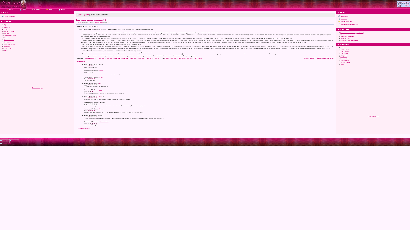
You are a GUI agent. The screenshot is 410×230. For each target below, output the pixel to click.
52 (164, 58)
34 (136, 58)
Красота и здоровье (9, 31)
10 (97, 58)
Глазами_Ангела (104, 122)
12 (100, 58)
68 (190, 58)
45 (153, 58)
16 (107, 58)
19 (112, 58)
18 (110, 58)
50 (161, 58)
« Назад (86, 58)
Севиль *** (343, 64)
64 (184, 58)
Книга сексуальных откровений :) (349, 40)
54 (168, 58)
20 (113, 58)
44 (152, 58)
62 (180, 58)
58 (174, 58)
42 (148, 58)
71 (195, 58)
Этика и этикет (8, 48)
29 (128, 58)
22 (116, 58)
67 (188, 58)
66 (187, 58)
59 (176, 58)
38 (142, 58)
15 (105, 58)
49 (160, 58)
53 (166, 58)
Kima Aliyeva (343, 55)
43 (150, 58)
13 (102, 58)
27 (124, 58)
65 (185, 58)
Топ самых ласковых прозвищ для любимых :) (352, 33)
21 (115, 58)
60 (177, 58)
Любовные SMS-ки (345, 38)
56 (171, 58)
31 (131, 58)
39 (144, 58)
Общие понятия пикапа (10, 35)
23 (118, 58)
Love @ (79, 22)
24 (120, 58)
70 (193, 58)
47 (156, 58)
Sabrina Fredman (344, 58)
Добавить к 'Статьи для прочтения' (350, 24)
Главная (80, 14)
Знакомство (7, 27)
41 (147, 58)
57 (172, 58)
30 (129, 58)
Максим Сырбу (344, 53)
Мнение (6, 38)
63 (182, 58)
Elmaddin (101, 109)
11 (99, 58)
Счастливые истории (9, 44)
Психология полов (9, 40)
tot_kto (101, 77)
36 (139, 58)
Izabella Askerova (344, 51)
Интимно (6, 33)
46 (155, 58)
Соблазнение (7, 42)
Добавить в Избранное (346, 21)
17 (108, 58)
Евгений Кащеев (344, 60)
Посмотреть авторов (10, 16)
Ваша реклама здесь (37, 88)
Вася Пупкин (343, 57)
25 (121, 58)
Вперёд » (200, 58)
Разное (6, 29)
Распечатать (344, 18)
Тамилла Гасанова (345, 62)
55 (169, 58)
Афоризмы (7, 25)
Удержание (7, 46)
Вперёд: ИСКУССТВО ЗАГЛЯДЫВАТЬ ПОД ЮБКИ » (319, 58)
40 (145, 58)
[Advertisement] (37, 72)
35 (137, 58)
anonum (101, 96)
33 (134, 58)
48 (158, 58)
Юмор (5, 50)
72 (196, 58)
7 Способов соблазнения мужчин (349, 34)
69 (192, 58)
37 (140, 58)
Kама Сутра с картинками (347, 36)
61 (179, 58)
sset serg (101, 70)
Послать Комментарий (83, 128)
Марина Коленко (344, 49)
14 (104, 58)
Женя (100, 90)
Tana (100, 83)
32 (132, 58)
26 (123, 58)
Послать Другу (345, 16)
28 (126, 58)
